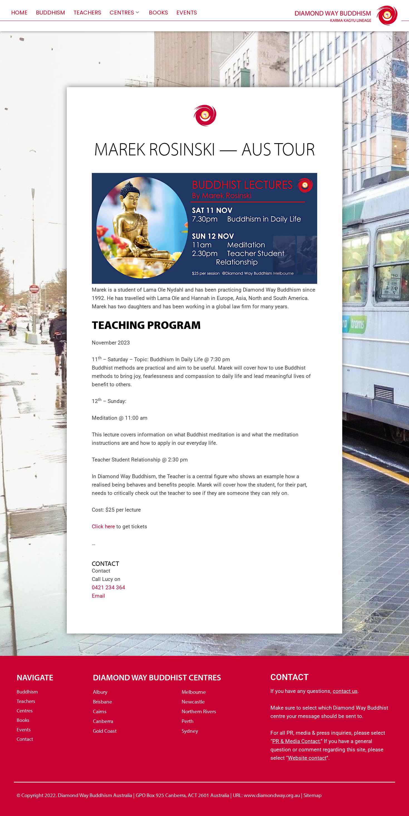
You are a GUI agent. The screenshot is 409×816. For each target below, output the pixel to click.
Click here (103, 526)
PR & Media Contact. (296, 741)
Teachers (87, 12)
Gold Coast (105, 730)
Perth (188, 721)
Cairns (100, 711)
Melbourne (194, 691)
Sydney (190, 730)
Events (186, 12)
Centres (122, 12)
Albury (100, 691)
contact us (345, 691)
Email (100, 596)
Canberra (103, 721)
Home (19, 12)
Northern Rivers (199, 711)
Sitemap (313, 795)
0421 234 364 (108, 587)
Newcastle (193, 701)
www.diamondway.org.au (272, 795)
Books (158, 12)
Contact (25, 739)
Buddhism (50, 12)
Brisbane (102, 701)
